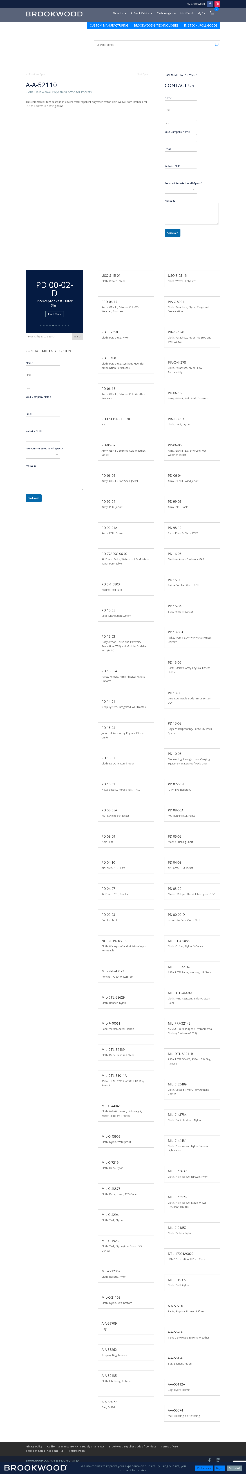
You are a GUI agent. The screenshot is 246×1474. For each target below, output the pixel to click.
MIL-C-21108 (111, 1297)
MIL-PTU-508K (179, 941)
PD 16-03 (174, 553)
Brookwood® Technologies (156, 25)
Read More (54, 308)
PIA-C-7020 (176, 332)
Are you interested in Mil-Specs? (183, 183)
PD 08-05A (109, 810)
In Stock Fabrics (140, 13)
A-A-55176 (175, 1358)
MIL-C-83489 (177, 1084)
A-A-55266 (175, 1332)
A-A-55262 (109, 1349)
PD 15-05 (108, 610)
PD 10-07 (108, 758)
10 (68, 325)
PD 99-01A (109, 527)
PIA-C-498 (109, 358)
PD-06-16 (175, 393)
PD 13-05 (174, 693)
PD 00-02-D (176, 914)
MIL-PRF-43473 (113, 971)
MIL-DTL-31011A (114, 1075)
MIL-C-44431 (177, 1140)
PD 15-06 (174, 580)
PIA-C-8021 (176, 301)
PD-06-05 (108, 475)
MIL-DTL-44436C (180, 993)
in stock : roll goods (200, 25)
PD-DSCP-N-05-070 (116, 419)
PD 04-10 (108, 862)
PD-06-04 (175, 475)
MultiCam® (187, 13)
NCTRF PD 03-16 (114, 941)
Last (167, 123)
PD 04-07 (108, 888)
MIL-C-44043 (111, 1106)
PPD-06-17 (109, 301)
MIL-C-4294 (110, 1214)
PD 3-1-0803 (111, 584)
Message (170, 200)
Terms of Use (169, 1446)
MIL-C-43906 (111, 1136)
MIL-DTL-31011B (180, 1053)
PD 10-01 (108, 784)
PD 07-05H (176, 784)
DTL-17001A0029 (180, 1253)
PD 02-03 (54, 291)
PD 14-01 (108, 701)
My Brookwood (196, 3)
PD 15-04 (174, 606)
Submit (172, 233)
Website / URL (173, 166)
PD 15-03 (108, 636)
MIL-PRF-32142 (179, 967)
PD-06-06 (175, 445)
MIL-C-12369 (111, 1271)
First (167, 109)
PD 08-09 (108, 836)
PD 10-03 (174, 753)
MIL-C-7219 (110, 1162)
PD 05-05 (174, 836)
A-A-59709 (109, 1323)
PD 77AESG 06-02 (115, 553)
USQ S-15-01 (111, 275)
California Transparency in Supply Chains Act (75, 1446)
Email (169, 149)
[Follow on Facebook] (210, 4)
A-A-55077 (109, 1402)
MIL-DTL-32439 (113, 1049)
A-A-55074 (175, 1410)
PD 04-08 (174, 862)
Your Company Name (177, 131)
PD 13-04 (108, 727)
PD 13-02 (174, 723)
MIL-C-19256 (111, 1241)
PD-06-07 (108, 445)
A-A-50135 (109, 1375)
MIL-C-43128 (177, 1197)
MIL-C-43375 (111, 1188)
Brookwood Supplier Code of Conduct (132, 1446)
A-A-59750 (175, 1306)
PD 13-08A (175, 632)
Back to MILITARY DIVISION (181, 75)
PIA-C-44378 (177, 362)
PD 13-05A (109, 671)
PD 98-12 (174, 527)
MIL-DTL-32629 (113, 997)
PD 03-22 (174, 888)
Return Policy (77, 1451)
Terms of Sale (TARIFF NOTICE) (45, 1451)
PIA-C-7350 (110, 332)
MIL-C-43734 (177, 1114)
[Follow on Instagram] (217, 4)
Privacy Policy (34, 1446)
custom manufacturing (109, 25)
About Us (118, 13)
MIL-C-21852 (177, 1227)
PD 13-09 (174, 662)
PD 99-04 (108, 501)
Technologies (165, 13)
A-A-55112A (176, 1384)
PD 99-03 (174, 501)
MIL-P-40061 (111, 1023)
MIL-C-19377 (177, 1280)
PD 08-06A (175, 810)
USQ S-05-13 (177, 275)
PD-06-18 (108, 388)
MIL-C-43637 (177, 1171)
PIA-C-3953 (176, 419)
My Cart (202, 13)
